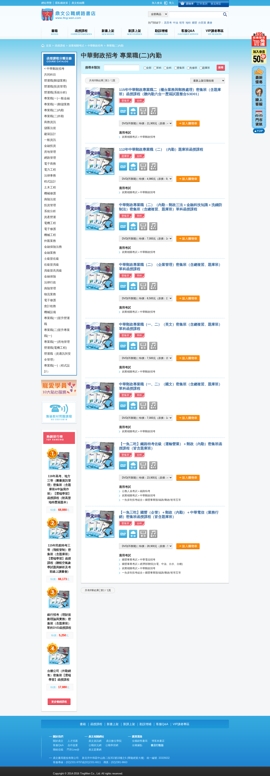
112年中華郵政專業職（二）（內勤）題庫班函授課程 (161, 149)
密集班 (181, 67)
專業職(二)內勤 (54, 110)
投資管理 (50, 205)
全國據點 (137, 745)
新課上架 (129, 724)
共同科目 (50, 74)
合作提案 (73, 745)
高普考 (168, 22)
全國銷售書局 (139, 740)
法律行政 (50, 282)
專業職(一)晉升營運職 (57, 321)
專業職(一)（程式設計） (57, 368)
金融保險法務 (53, 246)
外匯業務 (50, 240)
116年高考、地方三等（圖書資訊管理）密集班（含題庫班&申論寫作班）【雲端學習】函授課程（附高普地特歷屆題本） (59, 489)
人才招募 (73, 740)
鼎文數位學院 (114, 740)
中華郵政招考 (95, 45)
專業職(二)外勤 (54, 116)
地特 (188, 22)
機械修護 (50, 193)
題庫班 (206, 67)
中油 (175, 22)
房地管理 (50, 151)
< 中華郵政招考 (54, 68)
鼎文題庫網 (95, 749)
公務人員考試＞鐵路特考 (136, 491)
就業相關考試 (76, 45)
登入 (171, 2)
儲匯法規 (50, 128)
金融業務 (50, 252)
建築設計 (50, 134)
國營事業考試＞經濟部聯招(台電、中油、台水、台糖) (152, 563)
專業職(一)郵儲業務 (57, 104)
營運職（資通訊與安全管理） (57, 356)
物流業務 (50, 294)
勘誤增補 (145, 724)
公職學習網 (111, 745)
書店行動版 (157, 745)
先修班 (193, 67)
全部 (148, 67)
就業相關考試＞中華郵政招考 (138, 136)
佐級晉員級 (51, 264)
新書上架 (113, 724)
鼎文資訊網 (95, 740)
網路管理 (50, 157)
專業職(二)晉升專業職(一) (57, 332)
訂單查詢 (202, 3)
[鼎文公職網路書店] (68, 15)
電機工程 (50, 223)
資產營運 (50, 217)
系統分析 (50, 211)
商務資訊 (50, 122)
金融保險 (50, 276)
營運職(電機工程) (55, 347)
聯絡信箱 (58, 749)
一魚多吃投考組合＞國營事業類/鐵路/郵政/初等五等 (151, 499)
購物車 (190, 3)
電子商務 (50, 163)
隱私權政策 (61, 2)
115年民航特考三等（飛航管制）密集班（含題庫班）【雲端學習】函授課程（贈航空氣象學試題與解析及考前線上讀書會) (59, 558)
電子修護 (50, 229)
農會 (209, 22)
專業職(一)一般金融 (57, 98)
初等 (181, 22)
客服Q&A (162, 724)
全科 (169, 67)
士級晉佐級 (51, 258)
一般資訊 (50, 140)
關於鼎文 (58, 740)
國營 (194, 22)
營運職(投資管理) (55, 86)
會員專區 (216, 3)
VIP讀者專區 (181, 724)
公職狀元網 (95, 745)
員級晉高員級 (53, 270)
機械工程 (50, 235)
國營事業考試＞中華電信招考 (138, 559)
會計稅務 (50, 306)
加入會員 (157, 2)
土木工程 (50, 187)
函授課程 (60, 45)
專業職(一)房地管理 (57, 341)
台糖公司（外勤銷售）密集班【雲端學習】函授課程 (59, 675)
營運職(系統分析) (55, 92)
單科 (158, 67)
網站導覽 (46, 2)
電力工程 (50, 169)
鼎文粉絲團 (78, 2)
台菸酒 (202, 22)
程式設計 (50, 181)
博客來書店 (158, 740)
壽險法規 (50, 199)
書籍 (83, 724)
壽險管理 (50, 288)
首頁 (48, 45)
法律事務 (50, 175)
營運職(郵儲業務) (55, 80)
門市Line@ (73, 749)
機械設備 (50, 312)
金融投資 (50, 145)
